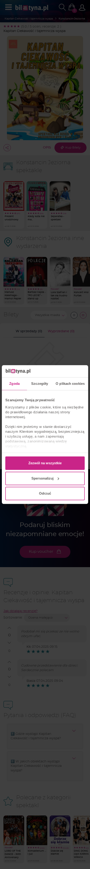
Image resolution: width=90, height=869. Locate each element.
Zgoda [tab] (14, 384)
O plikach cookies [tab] (70, 384)
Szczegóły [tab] (39, 384)
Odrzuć (45, 493)
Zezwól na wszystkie (45, 463)
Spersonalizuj (42, 478)
